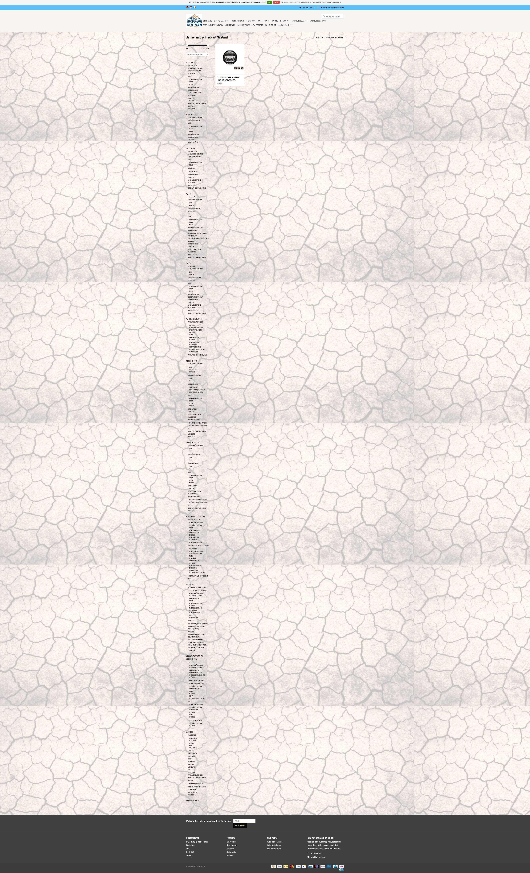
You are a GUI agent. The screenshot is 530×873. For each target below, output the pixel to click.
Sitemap (189, 855)
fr (195, 7)
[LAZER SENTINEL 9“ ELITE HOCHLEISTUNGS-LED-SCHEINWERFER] (229, 59)
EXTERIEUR (191, 488)
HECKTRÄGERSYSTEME (195, 347)
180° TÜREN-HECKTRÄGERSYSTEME (198, 423)
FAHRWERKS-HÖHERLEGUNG (196, 684)
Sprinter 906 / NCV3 (318, 20)
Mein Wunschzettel (274, 848)
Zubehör (272, 25)
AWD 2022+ (192, 372)
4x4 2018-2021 (193, 369)
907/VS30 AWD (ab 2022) (196, 392)
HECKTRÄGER (191, 168)
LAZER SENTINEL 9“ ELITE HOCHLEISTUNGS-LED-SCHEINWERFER (228, 79)
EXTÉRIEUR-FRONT (193, 409)
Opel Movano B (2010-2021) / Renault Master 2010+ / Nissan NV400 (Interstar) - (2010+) (198, 626)
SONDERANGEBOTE (285, 25)
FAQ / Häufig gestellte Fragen (197, 841)
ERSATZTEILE (191, 109)
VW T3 (189, 701)
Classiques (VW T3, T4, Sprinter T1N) (252, 25)
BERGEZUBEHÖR (192, 753)
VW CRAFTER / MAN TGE (280, 20)
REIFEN (191, 84)
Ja (269, 2)
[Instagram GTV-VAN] (341, 821)
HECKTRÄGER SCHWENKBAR (195, 297)
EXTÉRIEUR (191, 98)
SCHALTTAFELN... (193, 748)
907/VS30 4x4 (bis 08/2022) (197, 389)
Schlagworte (331, 37)
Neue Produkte (232, 845)
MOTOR (190, 214)
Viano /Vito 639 (238, 20)
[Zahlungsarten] (273, 866)
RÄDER (190, 76)
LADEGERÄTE (191, 767)
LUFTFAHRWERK (192, 65)
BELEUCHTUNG (192, 735)
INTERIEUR (192, 717)
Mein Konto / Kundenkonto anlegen (332, 7)
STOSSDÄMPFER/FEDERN (195, 71)
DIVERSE (191, 750)
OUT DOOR (191, 769)
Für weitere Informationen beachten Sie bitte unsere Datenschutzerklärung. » (311, 2)
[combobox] (333, 16)
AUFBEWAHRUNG (192, 789)
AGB (188, 848)
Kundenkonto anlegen (274, 841)
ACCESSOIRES (191, 101)
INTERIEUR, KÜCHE (193, 142)
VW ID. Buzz (191, 621)
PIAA (190, 745)
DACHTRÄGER (191, 106)
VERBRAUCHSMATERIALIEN (195, 775)
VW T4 (189, 662)
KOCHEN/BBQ (191, 772)
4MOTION (191, 205)
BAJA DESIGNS (193, 738)
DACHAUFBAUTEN (193, 185)
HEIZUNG (190, 780)
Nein (276, 2)
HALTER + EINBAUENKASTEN (196, 783)
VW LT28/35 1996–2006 (195, 720)
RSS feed (230, 855)
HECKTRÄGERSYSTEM (193, 87)
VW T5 (267, 20)
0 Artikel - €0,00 (308, 7)
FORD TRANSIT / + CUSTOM (213, 25)
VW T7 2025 (251, 20)
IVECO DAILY (191, 631)
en (191, 7)
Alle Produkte (231, 841)
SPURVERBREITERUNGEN (195, 79)
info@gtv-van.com (318, 856)
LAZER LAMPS (192, 741)
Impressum (190, 845)
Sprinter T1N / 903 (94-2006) (196, 680)
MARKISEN (191, 764)
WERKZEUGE (191, 761)
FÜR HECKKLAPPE (193, 171)
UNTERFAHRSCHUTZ (193, 90)
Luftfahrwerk (191, 197)
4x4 (190, 381)
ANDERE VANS (230, 25)
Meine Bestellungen (274, 845)
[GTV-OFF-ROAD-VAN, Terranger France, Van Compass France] (194, 20)
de (187, 7)
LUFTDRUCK (191, 756)
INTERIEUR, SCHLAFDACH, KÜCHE (197, 103)
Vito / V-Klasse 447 (222, 20)
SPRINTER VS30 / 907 (299, 20)
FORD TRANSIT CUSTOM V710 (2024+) (198, 545)
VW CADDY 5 (191, 650)
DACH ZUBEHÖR (192, 792)
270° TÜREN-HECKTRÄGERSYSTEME (198, 425)
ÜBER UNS (190, 852)
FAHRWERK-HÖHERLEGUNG (195, 68)
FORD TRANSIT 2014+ (194, 519)
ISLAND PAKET (191, 73)
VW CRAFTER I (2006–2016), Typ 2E (197, 355)
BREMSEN (191, 406)
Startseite (207, 20)
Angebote (230, 848)
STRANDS (191, 743)
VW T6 (260, 20)
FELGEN (191, 82)
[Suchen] (323, 16)
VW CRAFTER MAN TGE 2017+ (196, 322)
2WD (190, 203)
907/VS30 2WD (193, 387)
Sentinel (340, 37)
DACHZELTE (191, 795)
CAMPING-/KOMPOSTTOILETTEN (197, 787)
